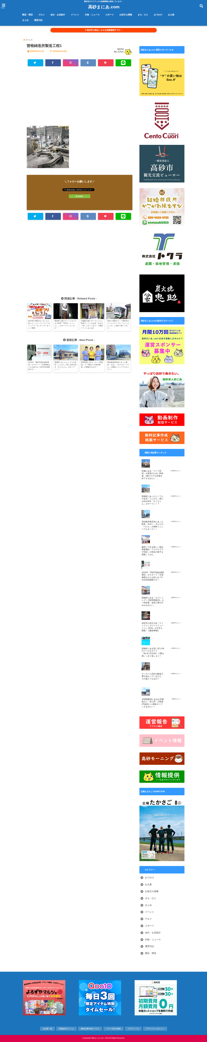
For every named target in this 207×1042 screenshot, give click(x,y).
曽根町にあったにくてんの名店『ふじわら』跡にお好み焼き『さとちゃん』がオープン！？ (152, 500)
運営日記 (38, 20)
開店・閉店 (27, 14)
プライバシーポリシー (155, 1029)
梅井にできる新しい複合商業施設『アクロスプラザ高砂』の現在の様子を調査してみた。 (152, 551)
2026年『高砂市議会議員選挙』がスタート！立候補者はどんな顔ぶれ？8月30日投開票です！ (153, 576)
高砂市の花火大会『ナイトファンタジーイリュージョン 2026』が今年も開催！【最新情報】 (152, 627)
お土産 (171, 14)
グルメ (41, 14)
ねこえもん (119, 51)
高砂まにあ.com (104, 7)
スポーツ (109, 14)
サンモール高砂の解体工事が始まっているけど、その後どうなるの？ (152, 676)
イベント (75, 14)
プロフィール (133, 1029)
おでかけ (158, 14)
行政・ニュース (92, 14)
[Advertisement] (79, 97)
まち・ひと (143, 14)
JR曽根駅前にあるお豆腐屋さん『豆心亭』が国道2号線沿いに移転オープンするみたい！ (153, 703)
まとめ (25, 20)
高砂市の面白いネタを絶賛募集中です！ (104, 30)
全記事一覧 (47, 1029)
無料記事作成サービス (90, 1029)
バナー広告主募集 (113, 1029)
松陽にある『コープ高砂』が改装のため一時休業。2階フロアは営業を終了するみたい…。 (152, 475)
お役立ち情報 (125, 14)
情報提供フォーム (66, 1029)
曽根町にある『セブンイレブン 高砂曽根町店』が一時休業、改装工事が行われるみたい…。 (153, 601)
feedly (80, 196)
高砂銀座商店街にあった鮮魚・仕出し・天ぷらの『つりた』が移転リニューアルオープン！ (152, 525)
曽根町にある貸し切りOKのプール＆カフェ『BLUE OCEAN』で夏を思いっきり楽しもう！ (153, 652)
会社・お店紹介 (57, 14)
